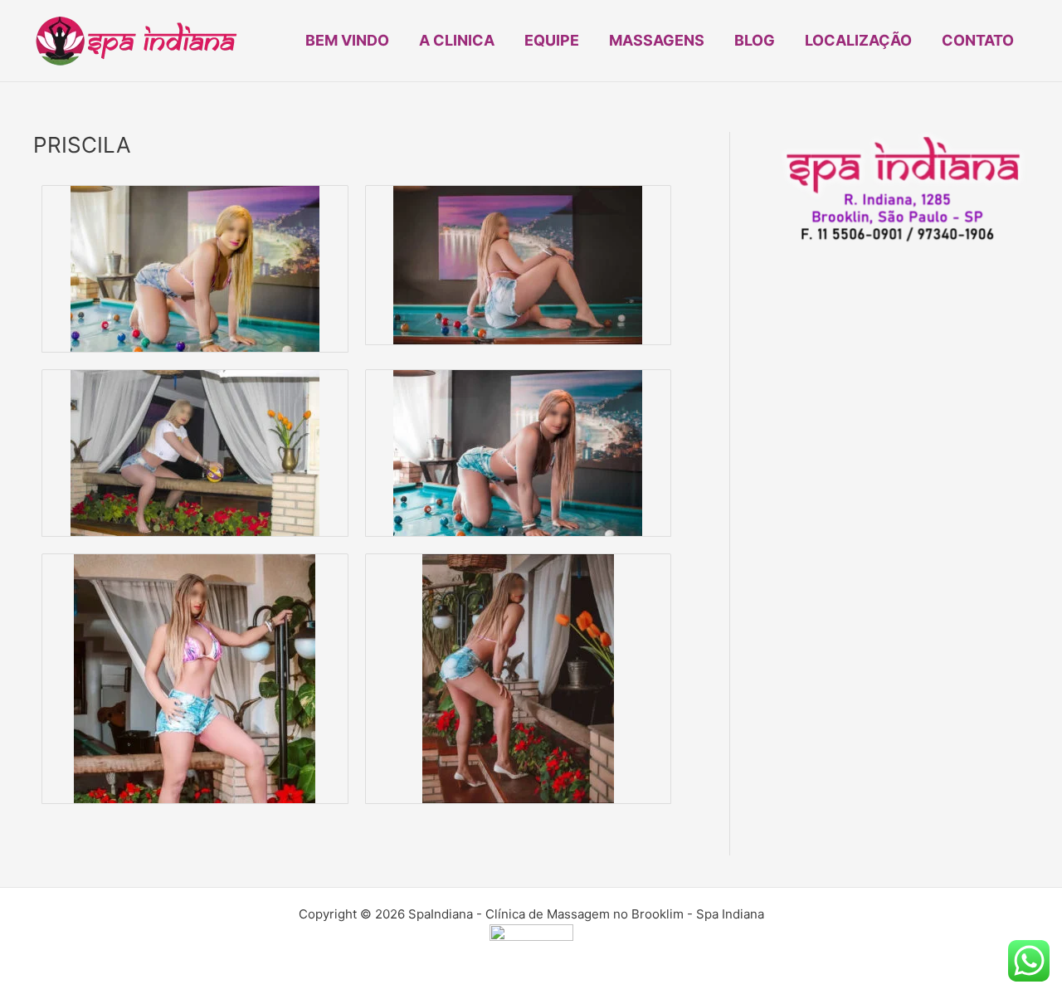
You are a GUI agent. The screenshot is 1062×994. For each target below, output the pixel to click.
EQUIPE (551, 40)
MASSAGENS (656, 40)
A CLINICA (456, 40)
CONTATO (978, 40)
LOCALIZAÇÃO (858, 40)
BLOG (754, 40)
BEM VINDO (347, 40)
